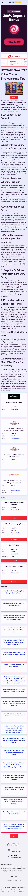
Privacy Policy (2, 890)
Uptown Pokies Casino (16, 509)
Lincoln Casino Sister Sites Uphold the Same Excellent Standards (14, 715)
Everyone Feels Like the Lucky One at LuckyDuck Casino (14, 604)
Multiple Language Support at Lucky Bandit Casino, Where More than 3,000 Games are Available (14, 617)
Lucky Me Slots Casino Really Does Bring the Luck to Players (14, 592)
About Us (15, 890)
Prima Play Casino (15, 554)
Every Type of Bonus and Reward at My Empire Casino (14, 813)
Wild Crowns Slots (12, 63)
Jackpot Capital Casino (16, 490)
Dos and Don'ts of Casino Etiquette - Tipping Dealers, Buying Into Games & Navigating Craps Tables (14, 765)
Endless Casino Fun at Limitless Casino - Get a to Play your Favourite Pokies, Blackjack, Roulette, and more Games (14, 729)
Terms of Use (10, 890)
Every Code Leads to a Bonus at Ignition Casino (14, 665)
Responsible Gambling (22, 890)
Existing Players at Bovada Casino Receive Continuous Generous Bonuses (14, 802)
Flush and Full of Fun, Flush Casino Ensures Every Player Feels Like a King (14, 630)
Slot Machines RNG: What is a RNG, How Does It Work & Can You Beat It (14, 690)
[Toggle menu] (2, 2)
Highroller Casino (15, 573)
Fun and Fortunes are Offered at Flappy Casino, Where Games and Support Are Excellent (14, 642)
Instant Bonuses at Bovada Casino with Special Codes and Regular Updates (13, 777)
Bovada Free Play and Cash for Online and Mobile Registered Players (14, 752)
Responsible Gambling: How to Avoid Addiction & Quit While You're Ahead (14, 653)
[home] (16, 4)
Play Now (14, 97)
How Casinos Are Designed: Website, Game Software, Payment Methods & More (14, 740)
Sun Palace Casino (15, 438)
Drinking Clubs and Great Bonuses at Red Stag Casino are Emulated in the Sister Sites (14, 703)
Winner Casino (14, 409)
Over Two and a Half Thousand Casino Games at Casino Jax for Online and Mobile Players (14, 826)
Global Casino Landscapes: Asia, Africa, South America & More (14, 788)
